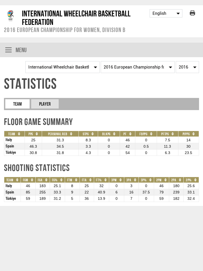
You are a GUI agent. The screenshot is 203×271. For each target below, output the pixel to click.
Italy (9, 140)
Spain (10, 146)
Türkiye (11, 152)
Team (17, 104)
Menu (21, 49)
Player (45, 104)
